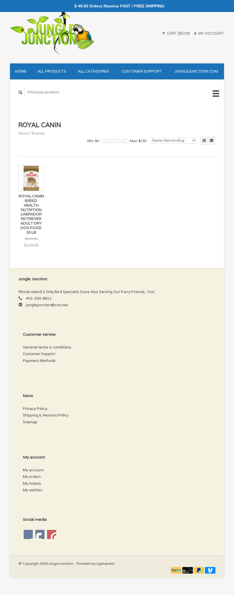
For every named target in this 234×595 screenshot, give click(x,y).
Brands (38, 133)
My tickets (32, 483)
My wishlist (32, 490)
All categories (93, 71)
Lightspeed (105, 563)
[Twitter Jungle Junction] (40, 534)
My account (210, 33)
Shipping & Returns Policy (45, 415)
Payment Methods (39, 360)
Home (21, 71)
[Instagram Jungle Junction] (51, 534)
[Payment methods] (176, 570)
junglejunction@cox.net (47, 304)
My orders (32, 476)
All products (52, 71)
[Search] (20, 92)
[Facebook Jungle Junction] (28, 534)
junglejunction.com (196, 71)
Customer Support (142, 71)
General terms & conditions (47, 347)
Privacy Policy (35, 408)
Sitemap (30, 422)
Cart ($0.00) (178, 33)
